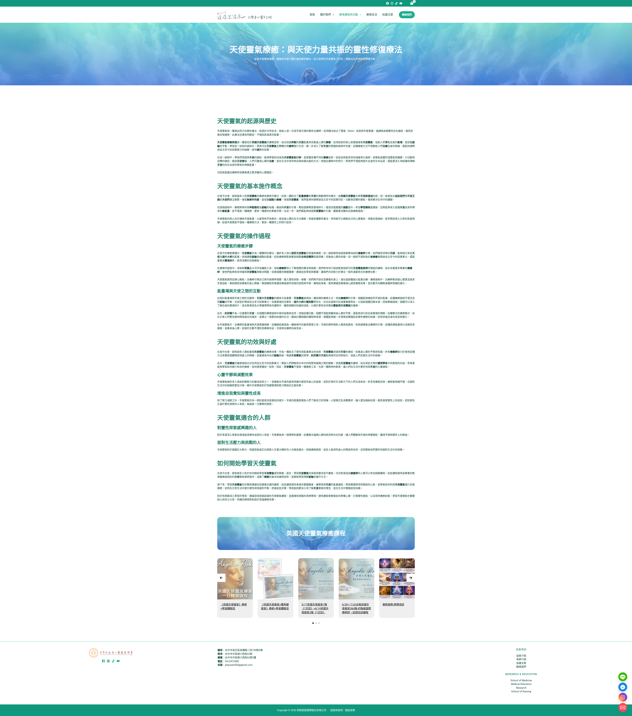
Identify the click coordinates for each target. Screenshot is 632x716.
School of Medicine (521, 680)
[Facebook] (387, 3)
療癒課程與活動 (348, 14)
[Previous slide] (221, 578)
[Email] (622, 707)
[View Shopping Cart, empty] (412, 3)
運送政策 (350, 710)
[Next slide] (411, 578)
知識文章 (387, 14)
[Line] (622, 676)
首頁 (312, 14)
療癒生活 (371, 14)
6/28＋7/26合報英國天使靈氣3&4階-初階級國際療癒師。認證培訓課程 (356, 608)
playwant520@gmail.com (238, 664)
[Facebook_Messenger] (622, 687)
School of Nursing (521, 691)
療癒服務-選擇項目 (393, 604)
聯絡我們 (521, 666)
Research (521, 687)
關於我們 (325, 14)
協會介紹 (521, 655)
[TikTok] (396, 3)
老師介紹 (521, 659)
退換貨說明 (336, 710)
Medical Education (521, 684)
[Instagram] (392, 3)
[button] (332, 15)
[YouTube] (400, 3)
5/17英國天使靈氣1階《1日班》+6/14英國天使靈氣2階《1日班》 (315, 608)
